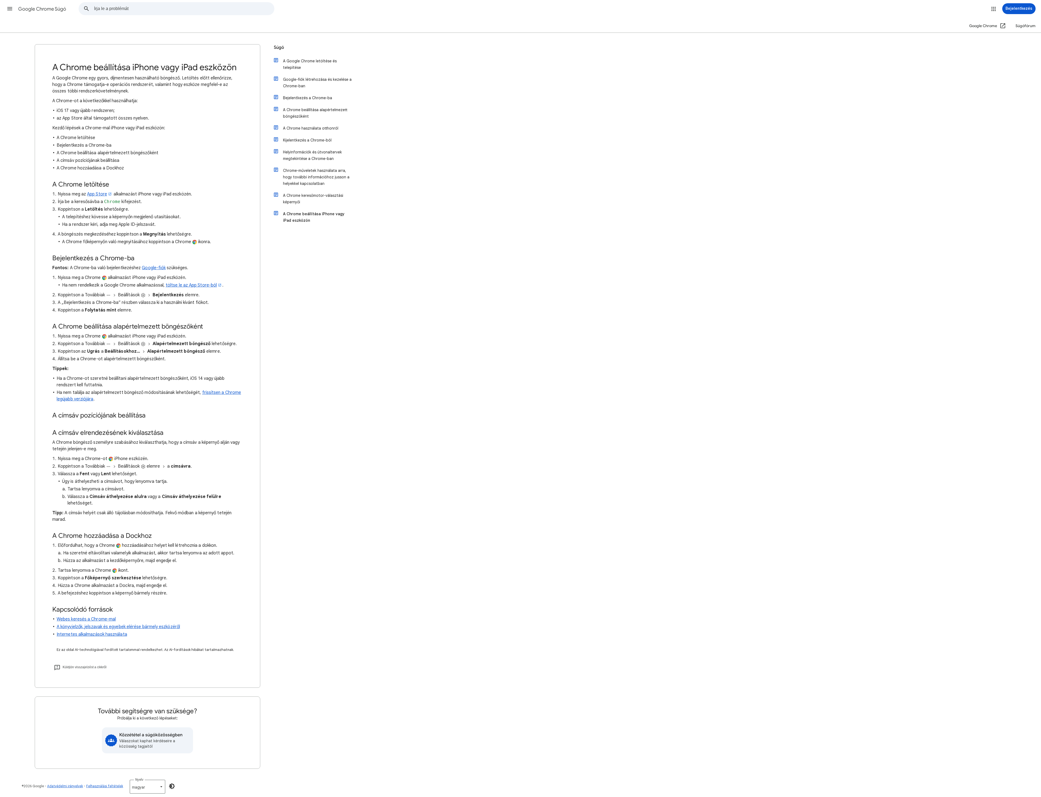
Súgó (279, 47)
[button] (9, 8)
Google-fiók (154, 268)
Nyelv (139, 779)
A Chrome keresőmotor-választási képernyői (313, 198)
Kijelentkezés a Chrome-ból (307, 140)
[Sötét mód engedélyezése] (171, 786)
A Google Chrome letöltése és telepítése (310, 64)
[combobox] (184, 8)
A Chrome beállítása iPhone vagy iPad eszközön (314, 217)
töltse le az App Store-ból (191, 285)
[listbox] (147, 787)
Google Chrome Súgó (42, 9)
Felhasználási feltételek (104, 786)
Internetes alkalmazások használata (92, 634)
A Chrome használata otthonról (310, 128)
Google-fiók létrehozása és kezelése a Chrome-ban (317, 82)
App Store (97, 194)
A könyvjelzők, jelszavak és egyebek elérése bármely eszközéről (118, 626)
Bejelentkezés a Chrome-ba (307, 97)
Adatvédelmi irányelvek (65, 786)
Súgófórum (1026, 26)
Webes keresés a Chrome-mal (86, 619)
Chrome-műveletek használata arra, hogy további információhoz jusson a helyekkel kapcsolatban (316, 177)
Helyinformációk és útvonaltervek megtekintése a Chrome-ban (312, 155)
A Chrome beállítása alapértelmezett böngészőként (315, 113)
